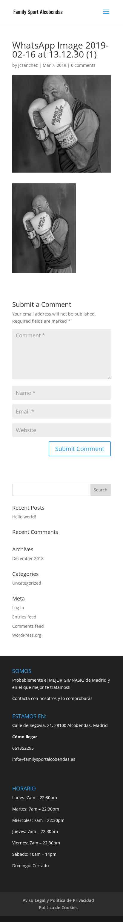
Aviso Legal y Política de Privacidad (58, 900)
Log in (18, 607)
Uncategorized (26, 583)
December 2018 (28, 558)
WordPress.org (26, 635)
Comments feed (28, 626)
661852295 (23, 748)
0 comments (83, 65)
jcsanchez (28, 65)
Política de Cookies (58, 907)
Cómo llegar (24, 737)
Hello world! (24, 517)
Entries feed (24, 617)
